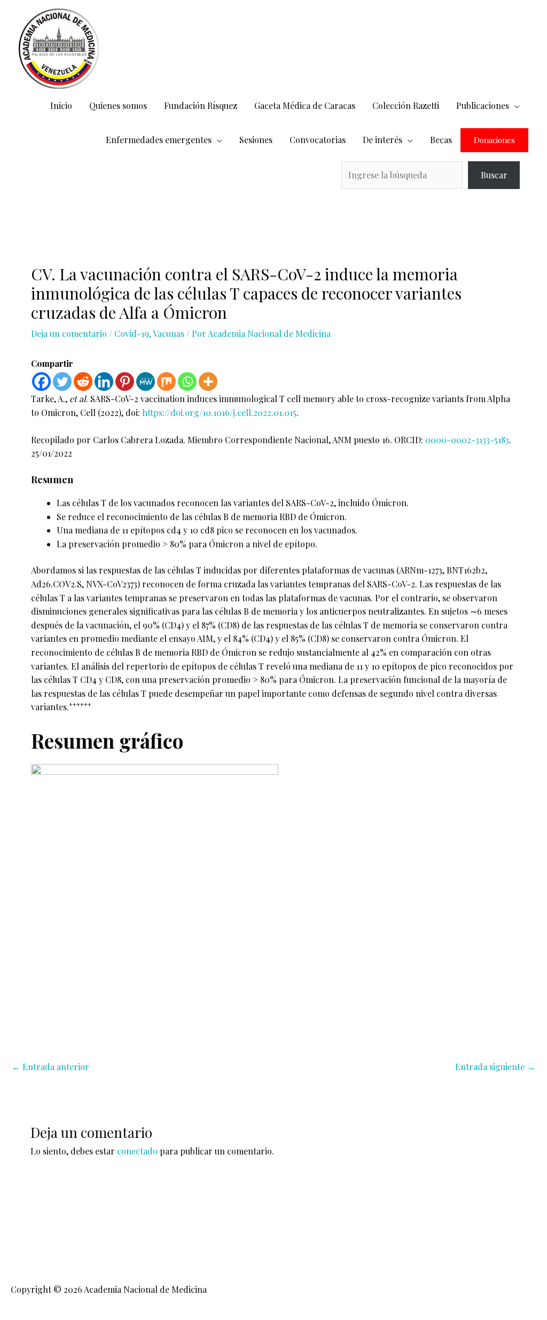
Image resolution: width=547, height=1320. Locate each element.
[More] (208, 381)
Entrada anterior (50, 1066)
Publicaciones (482, 105)
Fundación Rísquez (200, 105)
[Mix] (166, 381)
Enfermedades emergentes (159, 139)
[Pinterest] (124, 381)
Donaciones (494, 140)
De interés (382, 139)
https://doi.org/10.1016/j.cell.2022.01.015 (219, 412)
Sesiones (255, 139)
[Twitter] (62, 381)
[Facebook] (41, 381)
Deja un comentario (69, 333)
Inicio (61, 105)
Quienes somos (118, 105)
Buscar (494, 174)
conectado (137, 1151)
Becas (441, 139)
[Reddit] (83, 381)
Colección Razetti (405, 105)
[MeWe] (145, 381)
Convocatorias (318, 139)
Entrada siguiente (495, 1066)
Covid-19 (131, 333)
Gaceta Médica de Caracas (304, 105)
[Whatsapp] (187, 381)
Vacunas (168, 333)
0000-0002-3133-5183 (467, 439)
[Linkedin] (104, 381)
